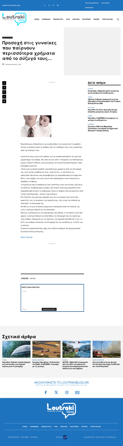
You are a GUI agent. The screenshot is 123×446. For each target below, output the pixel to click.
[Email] (4, 92)
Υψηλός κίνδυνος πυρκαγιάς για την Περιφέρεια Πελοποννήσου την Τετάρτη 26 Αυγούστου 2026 (104, 101)
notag (32, 278)
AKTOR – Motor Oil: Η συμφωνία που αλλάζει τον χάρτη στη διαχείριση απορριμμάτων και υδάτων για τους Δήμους (75, 365)
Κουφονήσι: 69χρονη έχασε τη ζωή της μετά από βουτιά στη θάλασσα (103, 92)
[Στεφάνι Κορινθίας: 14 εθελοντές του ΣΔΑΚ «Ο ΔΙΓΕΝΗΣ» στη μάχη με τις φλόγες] (46, 349)
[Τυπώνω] (4, 101)
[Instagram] (53, 5)
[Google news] (57, 5)
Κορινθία (91, 124)
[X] (4, 88)
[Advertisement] (52, 96)
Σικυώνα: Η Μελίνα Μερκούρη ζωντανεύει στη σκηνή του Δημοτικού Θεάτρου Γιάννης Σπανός (103, 128)
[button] (118, 19)
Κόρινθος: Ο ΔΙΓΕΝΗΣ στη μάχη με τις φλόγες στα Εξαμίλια (103, 119)
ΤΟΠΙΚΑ (90, 97)
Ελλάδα (90, 89)
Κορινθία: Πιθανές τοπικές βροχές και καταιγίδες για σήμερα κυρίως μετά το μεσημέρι (16, 364)
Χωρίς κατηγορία (7, 37)
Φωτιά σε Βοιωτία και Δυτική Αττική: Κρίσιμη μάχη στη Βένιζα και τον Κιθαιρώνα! (106, 364)
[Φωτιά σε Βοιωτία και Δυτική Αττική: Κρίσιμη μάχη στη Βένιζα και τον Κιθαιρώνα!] (107, 349)
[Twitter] (49, 5)
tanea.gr (29, 237)
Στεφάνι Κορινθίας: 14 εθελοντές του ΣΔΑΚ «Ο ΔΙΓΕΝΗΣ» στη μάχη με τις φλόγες (46, 364)
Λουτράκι (91, 107)
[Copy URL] (4, 97)
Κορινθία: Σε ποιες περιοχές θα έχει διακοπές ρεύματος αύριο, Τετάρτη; (102, 110)
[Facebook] (44, 5)
